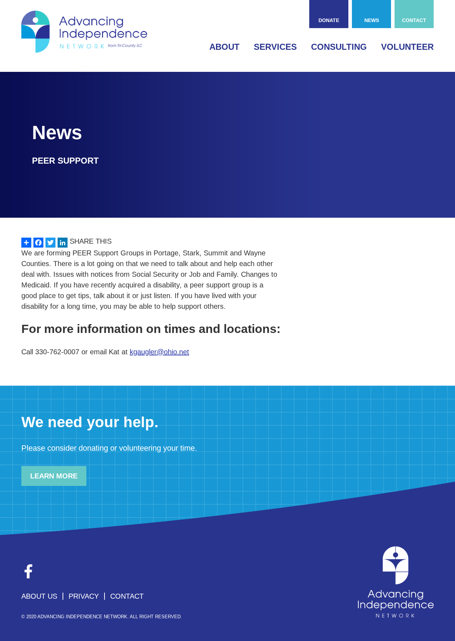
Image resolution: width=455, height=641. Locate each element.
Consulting (339, 47)
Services (275, 47)
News (371, 20)
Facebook (28, 571)
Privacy (84, 596)
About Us (39, 596)
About (224, 47)
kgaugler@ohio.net (159, 352)
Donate (328, 20)
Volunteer (407, 47)
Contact (414, 20)
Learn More (53, 476)
